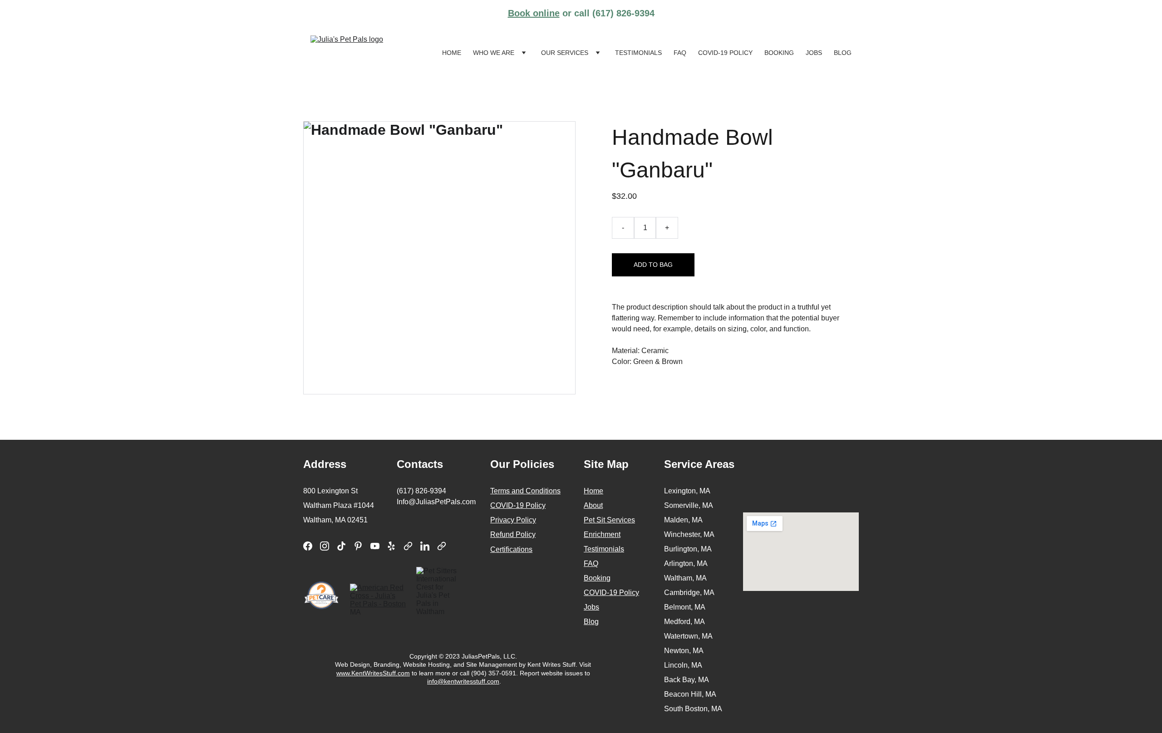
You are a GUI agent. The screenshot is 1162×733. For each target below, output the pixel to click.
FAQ (680, 52)
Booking (779, 52)
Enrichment (602, 534)
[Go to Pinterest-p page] (358, 546)
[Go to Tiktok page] (341, 546)
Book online (534, 13)
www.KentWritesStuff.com (373, 673)
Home (451, 52)
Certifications (511, 549)
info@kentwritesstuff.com (463, 681)
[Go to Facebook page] (307, 546)
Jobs (814, 52)
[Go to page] (408, 546)
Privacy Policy (513, 520)
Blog (843, 52)
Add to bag (653, 264)
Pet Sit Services (609, 520)
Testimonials (638, 52)
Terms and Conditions (525, 491)
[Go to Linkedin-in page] (424, 546)
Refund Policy (513, 534)
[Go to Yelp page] (391, 546)
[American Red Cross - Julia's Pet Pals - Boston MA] (378, 599)
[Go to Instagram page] (324, 546)
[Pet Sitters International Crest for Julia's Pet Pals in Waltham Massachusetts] (441, 592)
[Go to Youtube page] (374, 546)
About (593, 505)
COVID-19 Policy (725, 52)
